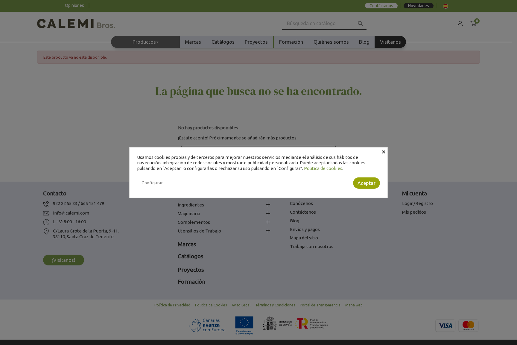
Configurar (152, 182)
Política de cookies (323, 168)
